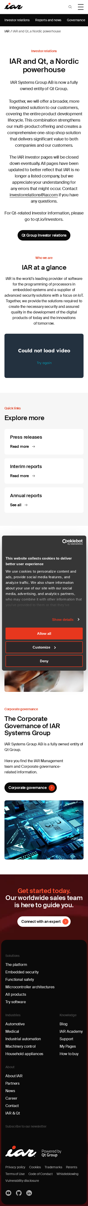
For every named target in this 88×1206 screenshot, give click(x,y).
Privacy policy (15, 1167)
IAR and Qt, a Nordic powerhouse (37, 31)
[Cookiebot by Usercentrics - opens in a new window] (63, 542)
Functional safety (19, 979)
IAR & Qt (12, 1113)
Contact (12, 1105)
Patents (71, 1167)
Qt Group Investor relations (44, 235)
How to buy (69, 1053)
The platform (16, 964)
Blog (63, 1024)
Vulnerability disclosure (22, 1181)
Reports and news (48, 20)
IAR (7, 31)
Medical (12, 1031)
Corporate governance (27, 787)
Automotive (14, 1024)
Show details (62, 619)
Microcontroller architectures (29, 987)
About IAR (14, 1076)
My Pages (68, 1046)
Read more (20, 446)
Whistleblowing (67, 1174)
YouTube (8, 1193)
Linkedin (29, 1193)
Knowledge (68, 1015)
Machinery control (20, 1046)
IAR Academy (71, 1031)
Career (11, 1098)
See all (16, 505)
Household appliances (24, 1053)
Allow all (44, 633)
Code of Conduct (40, 1174)
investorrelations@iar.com (34, 195)
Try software (15, 1001)
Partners (12, 1083)
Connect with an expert (40, 921)
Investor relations (17, 20)
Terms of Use (14, 1174)
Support (66, 1038)
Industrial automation (23, 1038)
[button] (70, 7)
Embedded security (21, 972)
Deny (44, 661)
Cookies (35, 1167)
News (10, 1090)
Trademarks (53, 1167)
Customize (41, 647)
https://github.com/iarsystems (19, 1193)
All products (15, 994)
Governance (76, 20)
